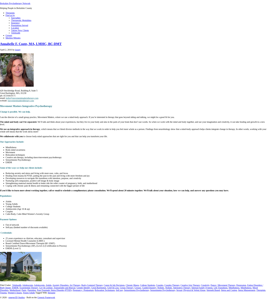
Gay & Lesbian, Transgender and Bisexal (57, 288)
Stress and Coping (229, 290)
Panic (24, 290)
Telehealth (16, 285)
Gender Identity (83, 288)
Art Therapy (75, 285)
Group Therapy (126, 288)
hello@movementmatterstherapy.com (22, 98)
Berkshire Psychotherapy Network (15, 3)
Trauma (3, 293)
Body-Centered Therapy (92, 285)
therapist (51, 293)
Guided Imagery (149, 288)
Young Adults (29, 293)
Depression (241, 285)
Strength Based (213, 290)
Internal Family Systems (202, 288)
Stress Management (246, 290)
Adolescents (27, 285)
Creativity (205, 285)
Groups (137, 288)
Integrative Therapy (181, 288)
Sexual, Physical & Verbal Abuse (190, 290)
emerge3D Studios (16, 297)
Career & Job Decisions (114, 285)
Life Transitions (221, 288)
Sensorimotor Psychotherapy (136, 290)
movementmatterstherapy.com (21, 100)
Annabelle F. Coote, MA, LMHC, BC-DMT (31, 44)
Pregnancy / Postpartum (83, 290)
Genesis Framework (46, 297)
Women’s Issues (15, 293)
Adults (48, 285)
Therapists (260, 290)
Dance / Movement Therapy (223, 285)
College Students (147, 285)
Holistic (160, 288)
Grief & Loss (113, 288)
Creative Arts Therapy (190, 285)
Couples (159, 285)
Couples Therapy (171, 285)
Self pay (119, 290)
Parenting (32, 290)
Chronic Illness (132, 285)
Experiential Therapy (29, 288)
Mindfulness (234, 288)
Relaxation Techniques (105, 290)
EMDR (15, 288)
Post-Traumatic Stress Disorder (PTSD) (54, 290)
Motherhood (15, 290)
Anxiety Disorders (60, 285)
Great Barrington (98, 288)
